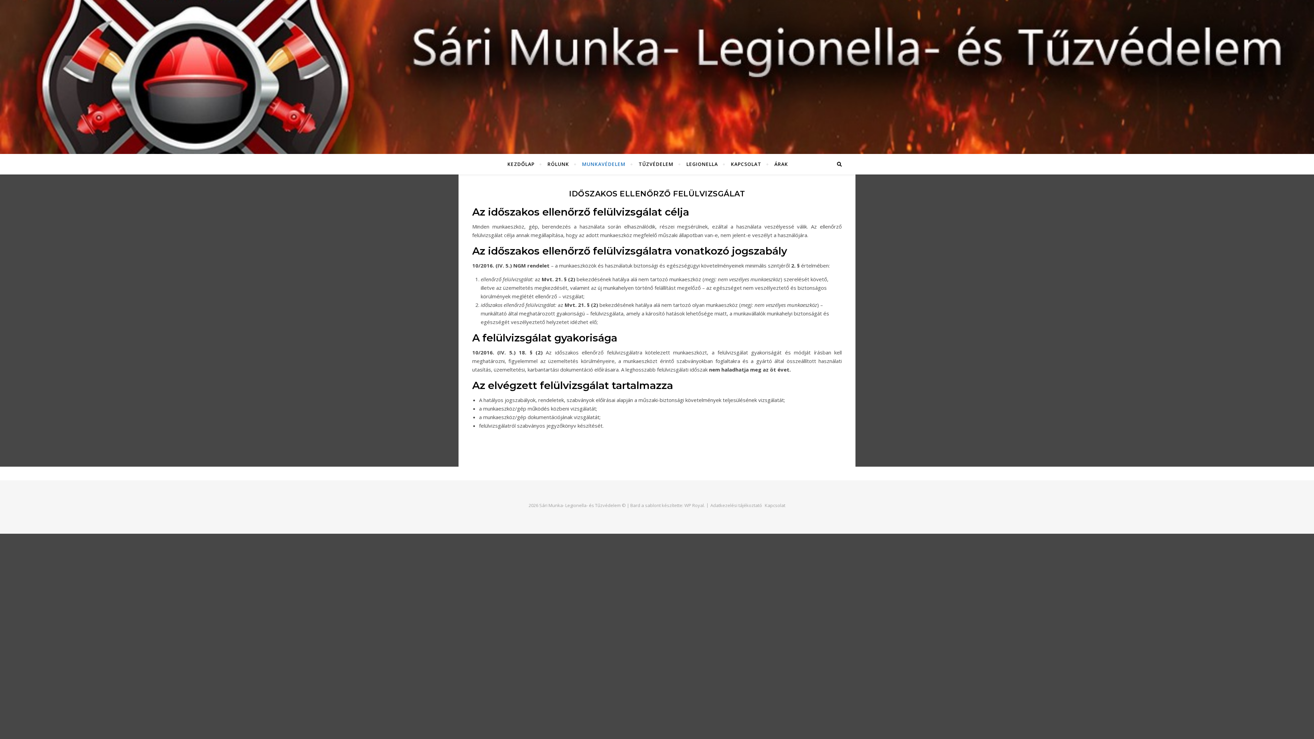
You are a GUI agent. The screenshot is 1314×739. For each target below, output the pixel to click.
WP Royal (694, 505)
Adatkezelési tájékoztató (736, 505)
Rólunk (558, 164)
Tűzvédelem (656, 164)
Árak (781, 164)
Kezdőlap (520, 164)
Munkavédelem (604, 164)
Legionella (702, 164)
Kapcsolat (746, 164)
